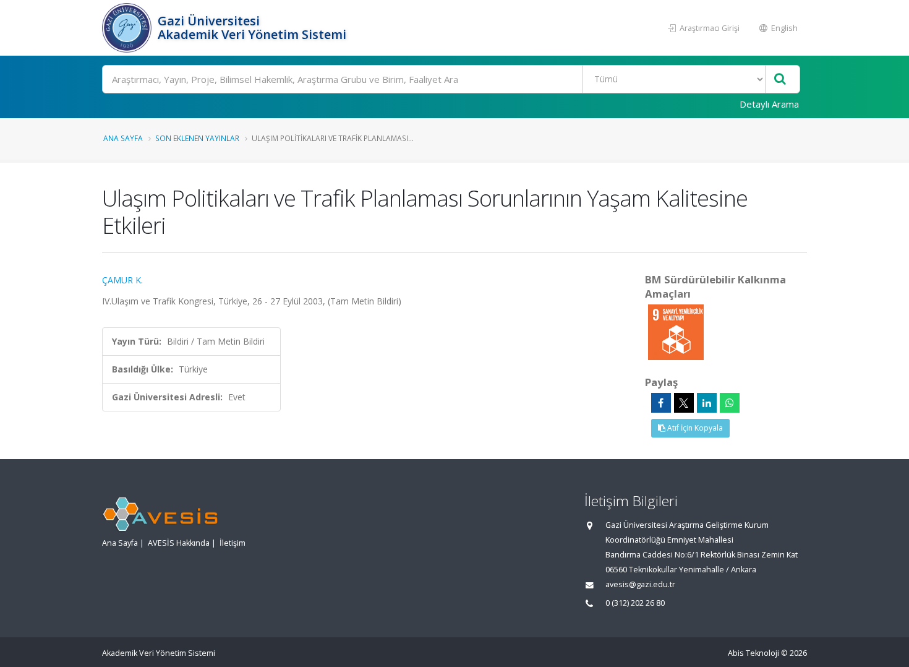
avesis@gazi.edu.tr (640, 584)
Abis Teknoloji (753, 653)
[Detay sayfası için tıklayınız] (676, 331)
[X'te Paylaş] (684, 403)
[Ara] (780, 79)
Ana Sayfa (123, 138)
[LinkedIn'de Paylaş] (707, 403)
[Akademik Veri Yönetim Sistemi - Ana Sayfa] (128, 28)
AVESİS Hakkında (179, 543)
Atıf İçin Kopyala (694, 428)
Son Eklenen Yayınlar (197, 138)
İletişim (232, 543)
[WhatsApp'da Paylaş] (730, 403)
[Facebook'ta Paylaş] (661, 403)
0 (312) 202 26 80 (635, 603)
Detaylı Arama (769, 104)
